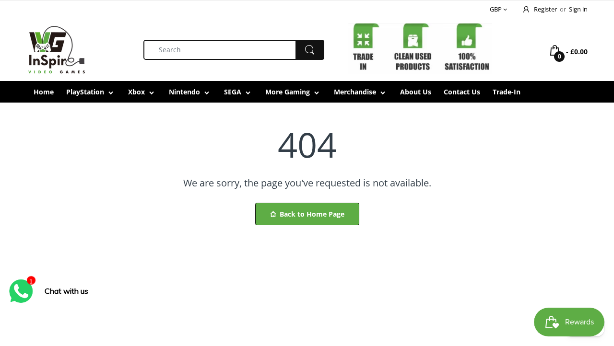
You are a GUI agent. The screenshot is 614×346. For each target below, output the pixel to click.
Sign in (578, 9)
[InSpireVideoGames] (56, 48)
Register (545, 9)
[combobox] (233, 50)
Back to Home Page (312, 214)
